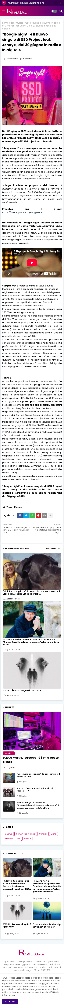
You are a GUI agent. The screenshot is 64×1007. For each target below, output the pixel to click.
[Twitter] (26, 515)
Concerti (43, 834)
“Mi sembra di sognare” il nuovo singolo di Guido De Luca (38, 775)
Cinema (8, 834)
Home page (8, 23)
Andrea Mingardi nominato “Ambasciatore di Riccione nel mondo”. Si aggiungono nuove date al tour (38, 805)
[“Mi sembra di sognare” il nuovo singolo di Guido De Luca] (9, 778)
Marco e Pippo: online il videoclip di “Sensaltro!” (35, 789)
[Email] (44, 515)
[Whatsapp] (32, 515)
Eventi (53, 834)
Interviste (9, 838)
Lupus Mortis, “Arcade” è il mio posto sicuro (31, 760)
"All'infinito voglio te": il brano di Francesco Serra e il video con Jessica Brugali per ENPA (31, 592)
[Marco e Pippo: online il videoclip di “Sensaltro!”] (9, 792)
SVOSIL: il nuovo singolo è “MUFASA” (22, 690)
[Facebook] (20, 515)
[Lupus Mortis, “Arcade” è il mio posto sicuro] (32, 731)
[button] (56, 3)
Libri (18, 838)
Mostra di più (53, 548)
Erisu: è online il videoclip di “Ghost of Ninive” (47, 925)
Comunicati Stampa (25, 834)
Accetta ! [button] (10, 1001)
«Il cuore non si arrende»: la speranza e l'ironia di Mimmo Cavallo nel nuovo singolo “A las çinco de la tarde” (31, 642)
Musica (19, 23)
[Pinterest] (38, 515)
